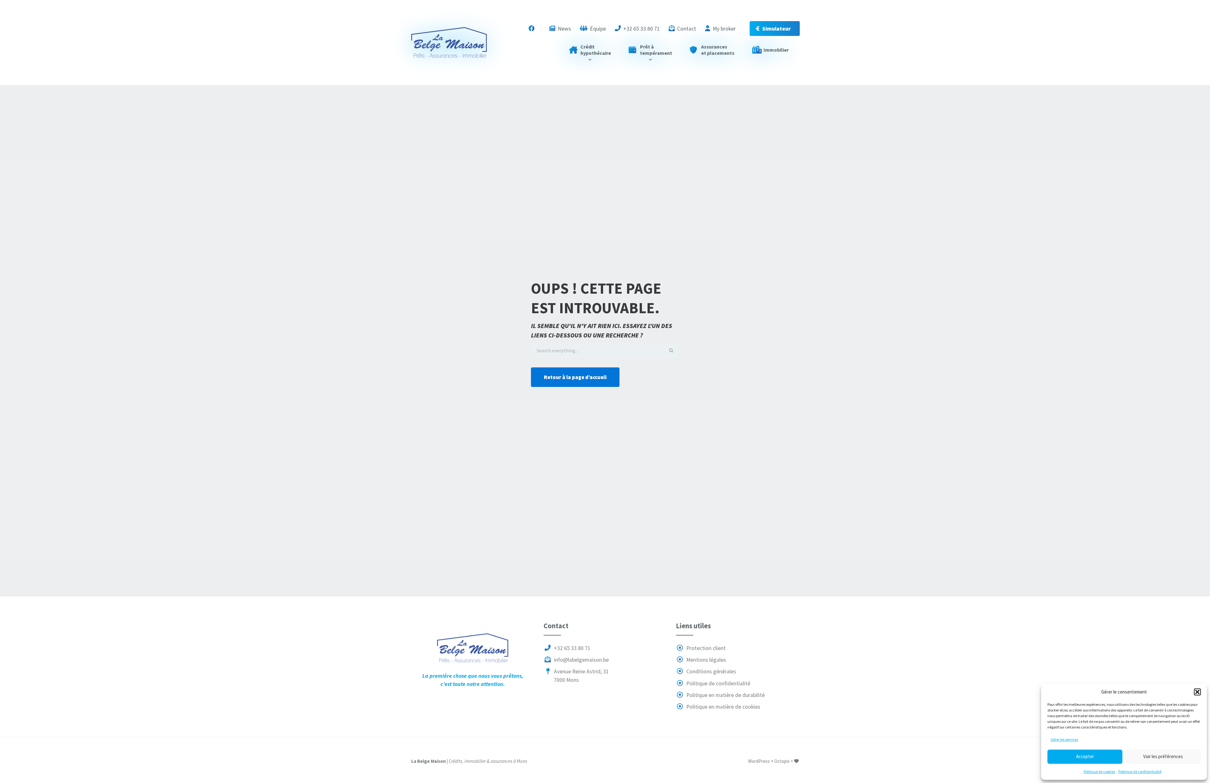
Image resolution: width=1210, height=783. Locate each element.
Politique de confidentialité (1139, 771)
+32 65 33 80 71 (641, 28)
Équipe (597, 28)
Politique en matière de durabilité (725, 695)
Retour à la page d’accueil (575, 377)
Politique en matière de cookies (722, 706)
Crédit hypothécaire (595, 49)
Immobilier (776, 50)
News (563, 28)
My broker (724, 28)
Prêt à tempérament (656, 49)
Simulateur (776, 28)
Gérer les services (1064, 739)
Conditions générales (710, 671)
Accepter (1085, 756)
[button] (1197, 692)
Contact (686, 28)
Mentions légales (705, 659)
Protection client (705, 648)
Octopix (782, 761)
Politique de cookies (1099, 771)
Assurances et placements (718, 49)
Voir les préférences (1163, 756)
